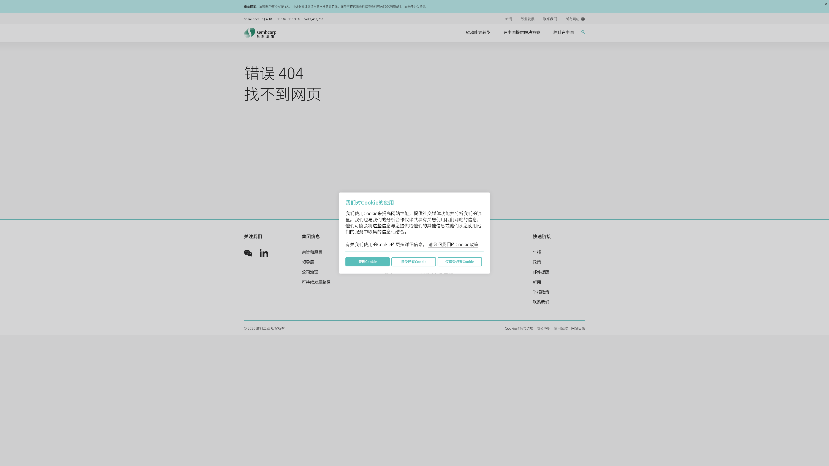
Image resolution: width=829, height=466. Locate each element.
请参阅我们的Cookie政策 (453, 244)
